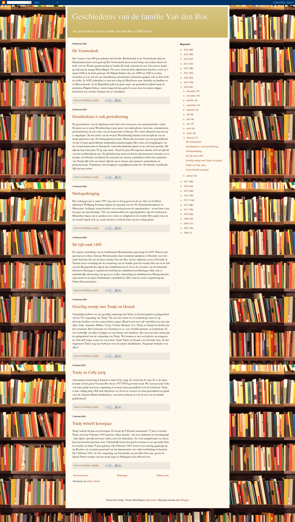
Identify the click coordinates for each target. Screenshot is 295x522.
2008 (186, 223)
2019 (186, 82)
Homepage (122, 475)
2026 (186, 49)
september (192, 105)
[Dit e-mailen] (106, 100)
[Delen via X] (113, 100)
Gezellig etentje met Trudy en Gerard (103, 306)
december (191, 91)
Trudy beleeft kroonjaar (92, 423)
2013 (186, 200)
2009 (186, 218)
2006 (186, 232)
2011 (186, 209)
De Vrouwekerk (85, 50)
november (192, 95)
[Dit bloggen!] (110, 100)
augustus (191, 109)
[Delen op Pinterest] (119, 100)
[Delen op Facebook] (116, 100)
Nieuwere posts (80, 475)
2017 (186, 181)
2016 (186, 186)
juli (189, 114)
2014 (186, 195)
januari (190, 175)
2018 (186, 87)
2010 (186, 214)
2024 (186, 58)
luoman (153, 499)
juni (189, 119)
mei (189, 123)
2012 (186, 204)
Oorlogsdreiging (85, 193)
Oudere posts (162, 475)
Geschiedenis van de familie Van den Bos (140, 16)
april (189, 128)
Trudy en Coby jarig (89, 372)
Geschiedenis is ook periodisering (100, 116)
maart (190, 133)
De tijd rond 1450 (86, 244)
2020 (186, 77)
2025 (186, 54)
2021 (186, 72)
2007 (186, 228)
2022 (186, 68)
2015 (186, 190)
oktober (191, 100)
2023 (186, 63)
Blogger (185, 499)
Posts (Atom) (93, 481)
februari (191, 137)
